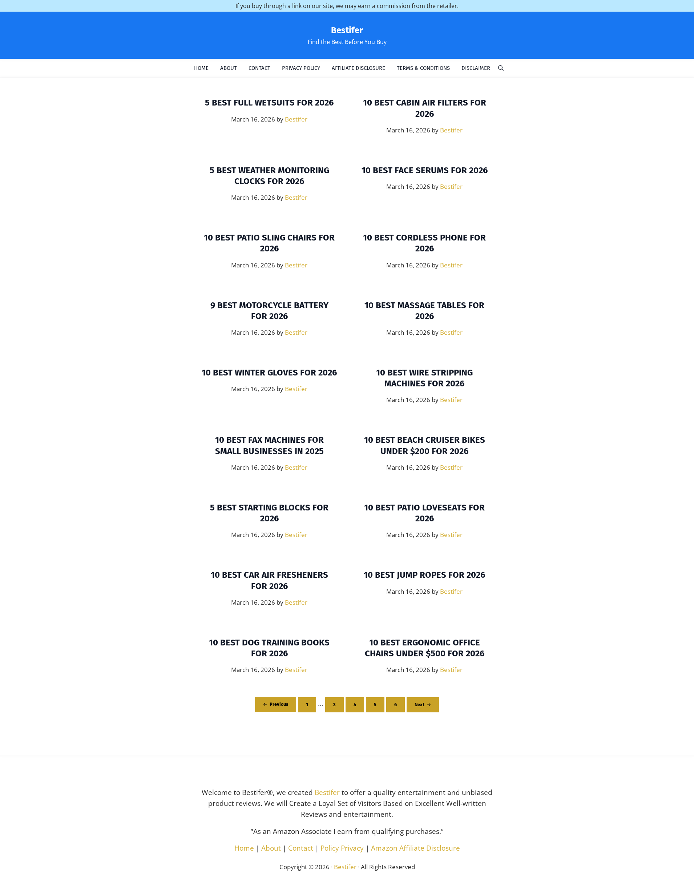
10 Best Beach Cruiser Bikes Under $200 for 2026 (424, 445)
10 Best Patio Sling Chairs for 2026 (269, 243)
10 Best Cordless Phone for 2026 (424, 243)
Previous (279, 704)
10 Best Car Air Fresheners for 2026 (269, 580)
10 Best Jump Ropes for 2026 (424, 575)
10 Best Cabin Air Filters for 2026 (424, 108)
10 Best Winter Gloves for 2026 (269, 372)
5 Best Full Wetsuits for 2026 (269, 103)
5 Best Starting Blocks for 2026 (269, 513)
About (271, 848)
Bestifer (347, 30)
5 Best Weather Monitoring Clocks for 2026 (269, 175)
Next (419, 704)
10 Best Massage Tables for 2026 (424, 310)
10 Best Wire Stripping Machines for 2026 (424, 378)
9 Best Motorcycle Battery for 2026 (269, 310)
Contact (300, 848)
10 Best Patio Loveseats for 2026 (424, 513)
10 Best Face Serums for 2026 (425, 170)
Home (244, 848)
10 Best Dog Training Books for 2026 (269, 648)
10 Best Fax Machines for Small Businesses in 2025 (269, 445)
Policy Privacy (342, 848)
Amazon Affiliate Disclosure (415, 848)
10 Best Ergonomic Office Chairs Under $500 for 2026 (424, 648)
